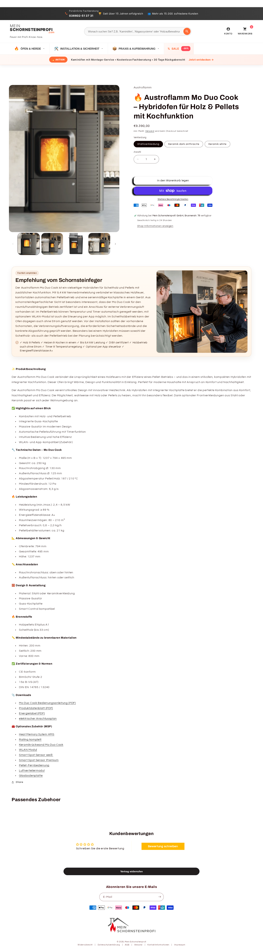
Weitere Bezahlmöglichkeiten (173, 199)
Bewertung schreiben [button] (163, 846)
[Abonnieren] (160, 897)
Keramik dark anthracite (183, 144)
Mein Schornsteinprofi (135, 942)
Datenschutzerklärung (109, 945)
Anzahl (137, 152)
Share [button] (19, 782)
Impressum (179, 945)
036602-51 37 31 (81, 15)
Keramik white (217, 144)
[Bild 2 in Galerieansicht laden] (52, 244)
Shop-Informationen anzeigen (155, 226)
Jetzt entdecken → (201, 59)
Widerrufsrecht (85, 945)
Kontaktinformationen (158, 945)
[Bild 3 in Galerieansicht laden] (76, 244)
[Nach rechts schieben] (115, 244)
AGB (127, 945)
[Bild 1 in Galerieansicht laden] (29, 244)
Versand (149, 131)
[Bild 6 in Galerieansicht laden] (99, 244)
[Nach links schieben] (13, 244)
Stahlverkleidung (148, 144)
